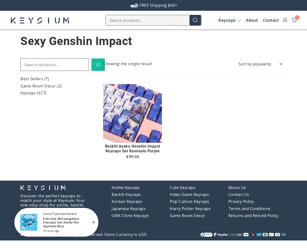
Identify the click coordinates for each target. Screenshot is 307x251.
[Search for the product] (195, 20)
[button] (133, 133)
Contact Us (238, 194)
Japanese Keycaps (129, 208)
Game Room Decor (38, 86)
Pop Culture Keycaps (189, 201)
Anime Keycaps (126, 187)
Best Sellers (31, 78)
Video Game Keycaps (189, 194)
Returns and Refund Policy (253, 215)
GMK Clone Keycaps (130, 215)
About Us (237, 187)
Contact (271, 20)
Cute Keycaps (182, 187)
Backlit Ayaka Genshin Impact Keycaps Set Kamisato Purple (132, 148)
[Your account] (285, 20)
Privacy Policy (241, 201)
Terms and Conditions (249, 208)
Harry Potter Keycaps (190, 208)
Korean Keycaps (127, 201)
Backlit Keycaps (126, 194)
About (252, 20)
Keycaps (227, 20)
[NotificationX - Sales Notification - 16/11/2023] (56, 222)
